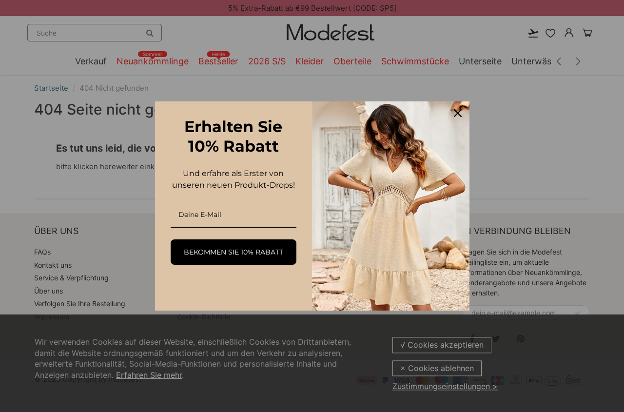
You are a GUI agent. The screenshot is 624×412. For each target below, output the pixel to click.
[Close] (457, 113)
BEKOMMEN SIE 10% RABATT (233, 252)
